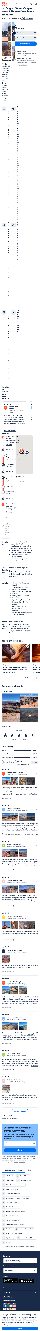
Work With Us (8, 1297)
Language (6, 1256)
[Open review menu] (36, 773)
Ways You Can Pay (9, 1301)
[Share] (36, 18)
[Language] (31, 3)
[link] (16, 662)
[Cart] (26, 4)
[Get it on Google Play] (10, 1281)
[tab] (13, 1170)
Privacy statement (19, 1162)
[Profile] (36, 4)
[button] (9, 18)
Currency (6, 1266)
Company (6, 1292)
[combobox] (23, 764)
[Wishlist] (21, 4)
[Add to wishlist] (28, 646)
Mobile (5, 1276)
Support (5, 1288)
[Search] (16, 3)
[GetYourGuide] (4, 4)
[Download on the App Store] (26, 1281)
